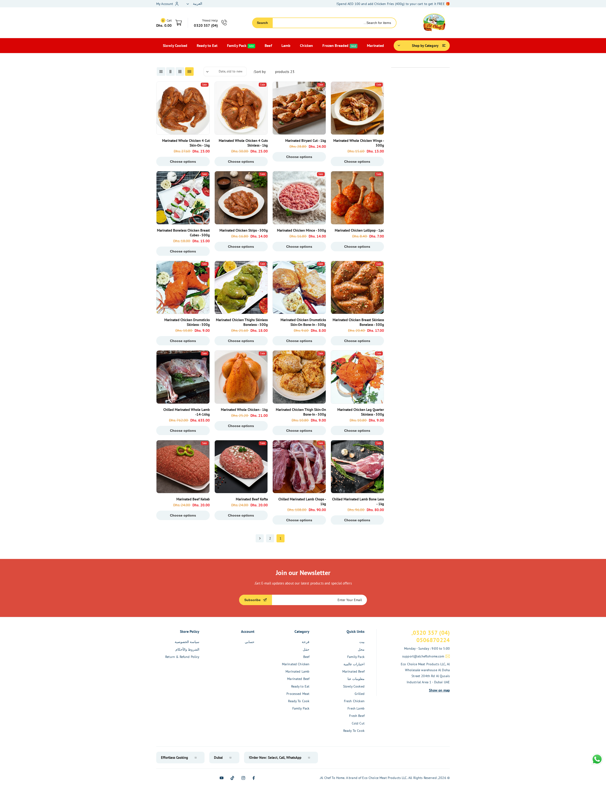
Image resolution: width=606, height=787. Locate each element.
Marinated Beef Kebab (193, 499)
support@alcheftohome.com (423, 656)
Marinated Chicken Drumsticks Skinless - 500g (187, 322)
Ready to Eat (300, 686)
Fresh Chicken (354, 701)
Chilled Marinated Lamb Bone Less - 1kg (358, 501)
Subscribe (252, 600)
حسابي (249, 642)
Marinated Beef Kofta (252, 499)
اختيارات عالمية (354, 664)
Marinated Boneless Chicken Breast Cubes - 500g (183, 232)
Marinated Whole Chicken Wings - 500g (358, 143)
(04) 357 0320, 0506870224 (430, 636)
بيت (362, 642)
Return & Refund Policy (182, 657)
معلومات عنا (356, 679)
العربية (197, 3)
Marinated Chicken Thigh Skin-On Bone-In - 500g (301, 412)
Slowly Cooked (354, 686)
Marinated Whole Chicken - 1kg (244, 409)
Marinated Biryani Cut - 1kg (305, 140)
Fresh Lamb (356, 708)
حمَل (306, 649)
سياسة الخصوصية (187, 642)
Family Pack (356, 657)
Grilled (360, 694)
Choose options (357, 161)
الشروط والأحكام (187, 649)
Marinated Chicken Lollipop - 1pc (359, 230)
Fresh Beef (357, 716)
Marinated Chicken (296, 664)
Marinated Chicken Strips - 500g (243, 230)
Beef (306, 657)
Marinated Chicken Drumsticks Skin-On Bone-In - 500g (303, 322)
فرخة (305, 642)
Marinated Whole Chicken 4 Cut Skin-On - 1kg (186, 143)
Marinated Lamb (297, 671)
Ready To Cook (354, 731)
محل (361, 649)
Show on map (439, 690)
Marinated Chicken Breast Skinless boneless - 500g (358, 322)
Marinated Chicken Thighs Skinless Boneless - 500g (242, 322)
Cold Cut (358, 723)
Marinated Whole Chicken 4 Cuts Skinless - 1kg (243, 143)
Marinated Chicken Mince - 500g (301, 230)
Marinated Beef (353, 671)
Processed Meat (297, 694)
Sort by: (259, 71)
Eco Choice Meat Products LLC (384, 778)
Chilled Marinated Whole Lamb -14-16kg (186, 412)
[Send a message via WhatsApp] (597, 759)
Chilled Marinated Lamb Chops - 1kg (302, 501)
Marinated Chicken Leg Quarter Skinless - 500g (360, 412)
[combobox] (334, 22)
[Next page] (260, 538)
